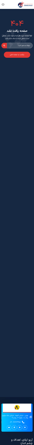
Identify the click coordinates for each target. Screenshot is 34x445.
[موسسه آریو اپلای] (25, 4)
